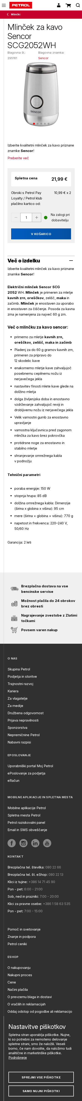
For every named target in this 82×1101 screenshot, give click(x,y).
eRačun (13, 780)
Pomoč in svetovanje (24, 929)
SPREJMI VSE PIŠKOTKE (41, 1077)
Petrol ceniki (17, 944)
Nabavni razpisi (19, 742)
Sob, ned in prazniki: (23, 896)
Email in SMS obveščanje (27, 830)
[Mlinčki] (8, 15)
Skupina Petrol (19, 669)
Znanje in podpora (22, 936)
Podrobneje (17, 1057)
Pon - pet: (15, 889)
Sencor (43, 58)
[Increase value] (36, 217)
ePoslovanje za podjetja (26, 773)
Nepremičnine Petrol (24, 735)
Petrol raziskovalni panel (26, 822)
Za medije (15, 705)
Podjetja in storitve (22, 676)
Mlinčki (15, 14)
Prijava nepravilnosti (23, 720)
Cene (12, 982)
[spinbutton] (26, 217)
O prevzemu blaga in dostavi (30, 997)
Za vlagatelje (18, 698)
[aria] (12, 843)
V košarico (41, 234)
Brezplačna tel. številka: (26, 867)
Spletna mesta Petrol (24, 815)
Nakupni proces (20, 975)
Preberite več (18, 158)
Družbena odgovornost (26, 713)
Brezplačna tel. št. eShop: (28, 874)
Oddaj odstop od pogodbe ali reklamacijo (40, 1011)
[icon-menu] (4, 5)
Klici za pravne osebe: (25, 904)
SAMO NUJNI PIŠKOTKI (41, 1091)
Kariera (13, 691)
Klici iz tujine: (18, 882)
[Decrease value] (15, 217)
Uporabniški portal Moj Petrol (30, 766)
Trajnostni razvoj (20, 684)
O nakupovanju (19, 967)
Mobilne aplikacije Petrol (27, 808)
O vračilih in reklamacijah (27, 1004)
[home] (20, 5)
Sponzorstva (17, 727)
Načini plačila (18, 989)
